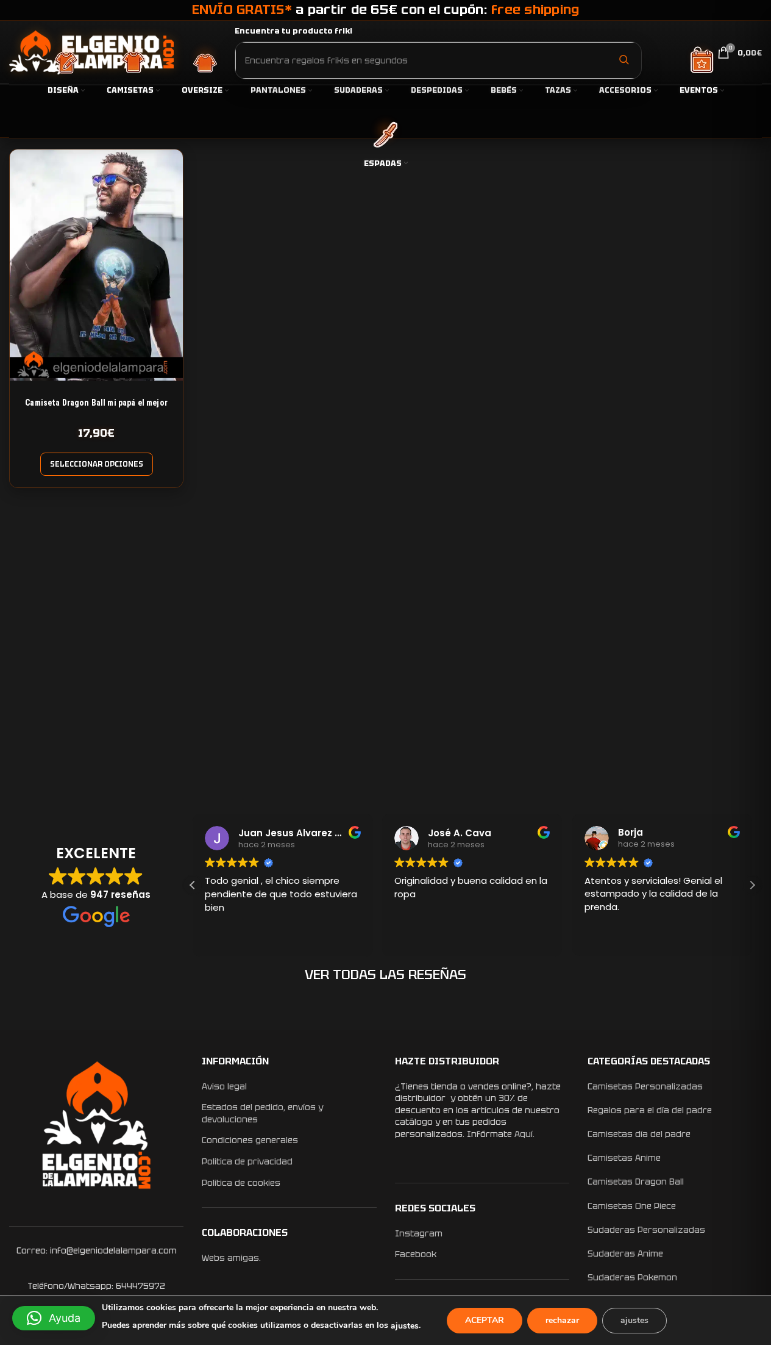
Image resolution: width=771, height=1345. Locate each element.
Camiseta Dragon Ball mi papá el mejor (96, 402)
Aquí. (524, 1133)
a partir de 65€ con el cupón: (386, 9)
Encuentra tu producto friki (293, 31)
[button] (752, 885)
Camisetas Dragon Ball (636, 1181)
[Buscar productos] (623, 59)
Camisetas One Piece (632, 1205)
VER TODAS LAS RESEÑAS (385, 974)
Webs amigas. (231, 1257)
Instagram (418, 1233)
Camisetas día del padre (639, 1133)
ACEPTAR (484, 1320)
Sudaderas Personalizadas (646, 1229)
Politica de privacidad (247, 1161)
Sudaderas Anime (625, 1253)
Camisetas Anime (624, 1157)
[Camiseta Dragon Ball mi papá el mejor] (96, 265)
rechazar (562, 1320)
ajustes (405, 1326)
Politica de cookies (241, 1182)
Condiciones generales (250, 1140)
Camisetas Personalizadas (645, 1086)
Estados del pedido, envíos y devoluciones (262, 1113)
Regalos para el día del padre (650, 1110)
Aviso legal (224, 1086)
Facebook (415, 1254)
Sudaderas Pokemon (632, 1277)
